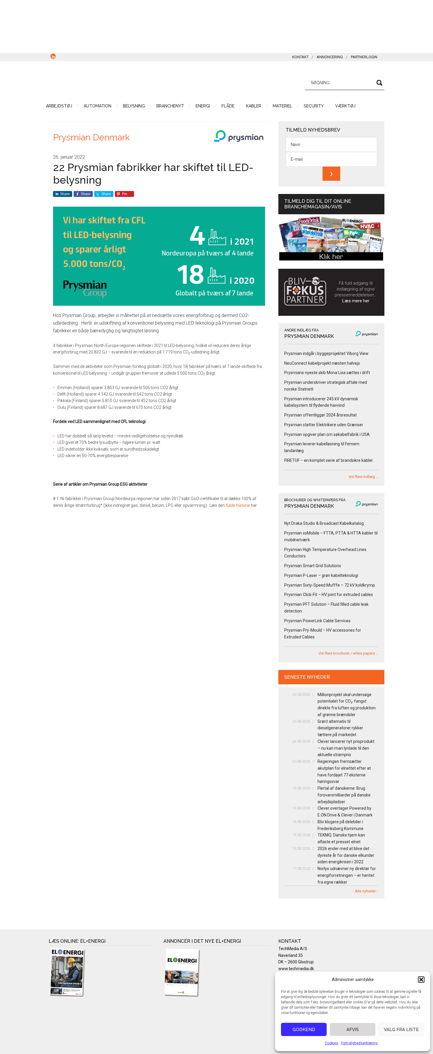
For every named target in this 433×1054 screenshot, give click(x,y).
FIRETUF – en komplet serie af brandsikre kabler (328, 460)
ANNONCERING (330, 57)
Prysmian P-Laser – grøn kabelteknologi (321, 575)
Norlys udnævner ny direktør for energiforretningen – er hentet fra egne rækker (347, 875)
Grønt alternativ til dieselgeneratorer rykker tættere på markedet (340, 728)
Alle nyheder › (366, 891)
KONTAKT (300, 57)
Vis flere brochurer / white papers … (348, 653)
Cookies (331, 1043)
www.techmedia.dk (296, 968)
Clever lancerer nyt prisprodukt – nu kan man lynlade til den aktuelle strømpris (346, 748)
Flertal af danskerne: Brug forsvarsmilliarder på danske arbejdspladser (344, 795)
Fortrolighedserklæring (359, 1043)
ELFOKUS (105, 82)
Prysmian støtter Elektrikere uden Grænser (323, 424)
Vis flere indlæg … (363, 476)
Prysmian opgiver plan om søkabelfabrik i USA (327, 434)
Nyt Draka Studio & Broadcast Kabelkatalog (324, 523)
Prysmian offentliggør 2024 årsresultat (320, 415)
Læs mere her (355, 300)
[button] (421, 979)
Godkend (303, 1029)
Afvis (352, 1029)
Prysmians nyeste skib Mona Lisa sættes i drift (327, 372)
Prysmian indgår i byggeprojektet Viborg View (326, 353)
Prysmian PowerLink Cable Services (317, 620)
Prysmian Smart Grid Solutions (312, 565)
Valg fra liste (401, 1029)
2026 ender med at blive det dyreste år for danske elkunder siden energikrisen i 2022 (346, 855)
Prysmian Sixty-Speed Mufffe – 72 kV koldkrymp (329, 585)
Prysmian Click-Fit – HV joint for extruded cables (328, 594)
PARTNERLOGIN (364, 57)
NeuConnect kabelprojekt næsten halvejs (322, 363)
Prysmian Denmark (91, 137)
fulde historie (238, 505)
